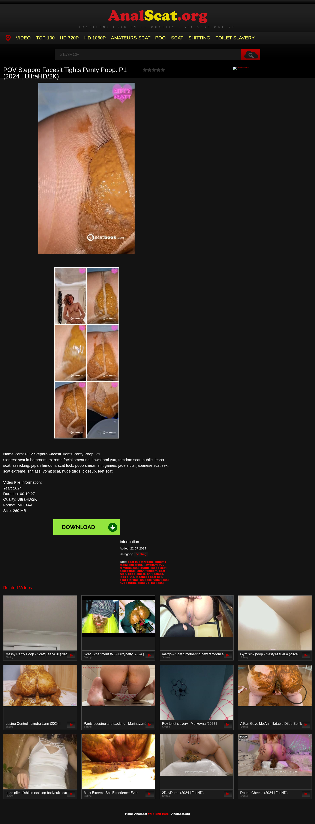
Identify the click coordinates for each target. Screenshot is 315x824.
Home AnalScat (136, 813)
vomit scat (161, 579)
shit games (155, 573)
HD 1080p (95, 38)
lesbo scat (158, 567)
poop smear (136, 573)
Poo (160, 38)
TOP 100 (45, 38)
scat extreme (129, 579)
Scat (177, 38)
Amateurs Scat (130, 38)
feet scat (157, 582)
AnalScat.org (180, 813)
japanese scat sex (149, 576)
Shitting (199, 38)
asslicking (127, 570)
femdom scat (129, 567)
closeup (143, 582)
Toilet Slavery (235, 38)
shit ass (146, 579)
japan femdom (146, 570)
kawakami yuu (154, 564)
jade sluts (127, 576)
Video (23, 38)
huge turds (128, 582)
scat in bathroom (140, 561)
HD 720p (69, 38)
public (145, 567)
